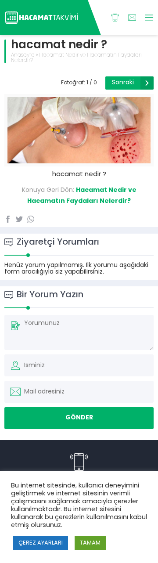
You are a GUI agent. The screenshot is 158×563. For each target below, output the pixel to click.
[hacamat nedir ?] (79, 160)
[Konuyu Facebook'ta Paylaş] (7, 219)
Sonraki (123, 82)
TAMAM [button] (90, 543)
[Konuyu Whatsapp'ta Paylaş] (30, 219)
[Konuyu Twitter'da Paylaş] (19, 219)
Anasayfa (23, 55)
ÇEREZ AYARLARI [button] (40, 543)
